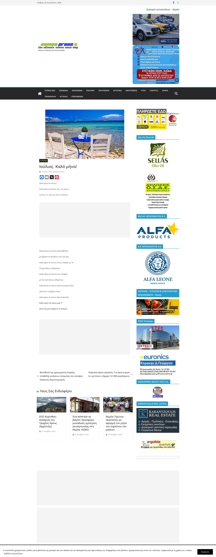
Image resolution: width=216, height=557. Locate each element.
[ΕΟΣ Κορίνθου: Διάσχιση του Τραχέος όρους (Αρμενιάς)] (51, 398)
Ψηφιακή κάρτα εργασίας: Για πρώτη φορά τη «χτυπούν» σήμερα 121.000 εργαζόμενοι (109, 374)
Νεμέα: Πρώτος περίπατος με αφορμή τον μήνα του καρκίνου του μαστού (116, 423)
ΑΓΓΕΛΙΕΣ (64, 96)
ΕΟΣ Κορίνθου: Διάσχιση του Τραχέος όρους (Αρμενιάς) (48, 421)
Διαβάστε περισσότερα (13, 553)
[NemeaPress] (40, 94)
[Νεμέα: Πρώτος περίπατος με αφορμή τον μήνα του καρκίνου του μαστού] (118, 398)
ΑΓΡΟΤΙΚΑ (117, 90)
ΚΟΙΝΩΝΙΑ (63, 90)
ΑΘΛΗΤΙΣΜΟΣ (131, 90)
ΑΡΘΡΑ (165, 90)
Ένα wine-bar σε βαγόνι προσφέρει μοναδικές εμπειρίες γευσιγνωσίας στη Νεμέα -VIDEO (84, 423)
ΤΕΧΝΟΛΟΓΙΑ (50, 96)
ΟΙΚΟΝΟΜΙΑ (77, 90)
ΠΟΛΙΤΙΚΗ (90, 90)
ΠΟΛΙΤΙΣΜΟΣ (103, 90)
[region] (108, 551)
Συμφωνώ (205, 552)
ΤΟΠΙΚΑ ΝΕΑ (50, 90)
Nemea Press (59, 172)
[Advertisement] (84, 219)
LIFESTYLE (154, 90)
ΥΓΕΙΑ (143, 90)
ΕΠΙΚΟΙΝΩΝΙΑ (77, 96)
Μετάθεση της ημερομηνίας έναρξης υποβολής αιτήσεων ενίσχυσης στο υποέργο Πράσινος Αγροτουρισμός (61, 376)
